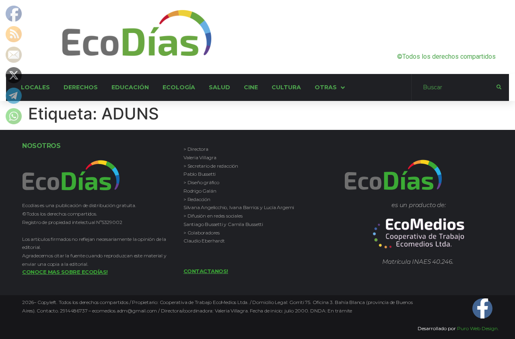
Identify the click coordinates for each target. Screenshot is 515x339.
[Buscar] (454, 87)
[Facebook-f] (482, 308)
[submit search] (498, 87)
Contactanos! (205, 271)
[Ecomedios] (419, 246)
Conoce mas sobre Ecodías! (65, 272)
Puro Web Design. (478, 328)
